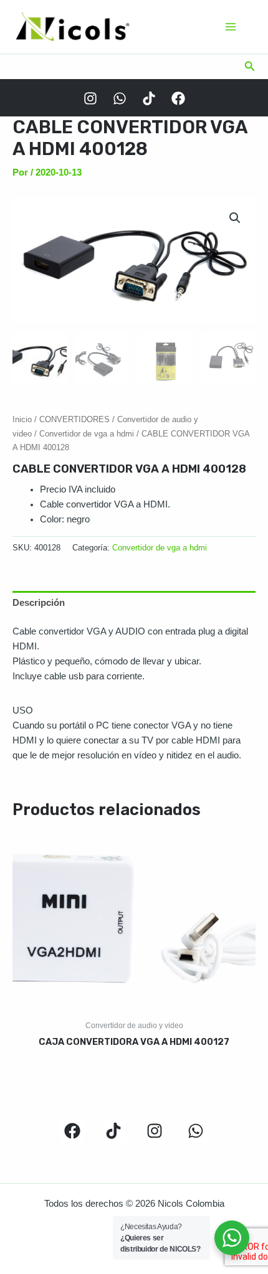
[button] (250, 67)
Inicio (22, 419)
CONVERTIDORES (74, 419)
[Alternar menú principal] (230, 26)
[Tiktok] (149, 98)
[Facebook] (178, 98)
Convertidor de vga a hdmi (86, 433)
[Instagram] (90, 98)
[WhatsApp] (120, 98)
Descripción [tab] (38, 603)
